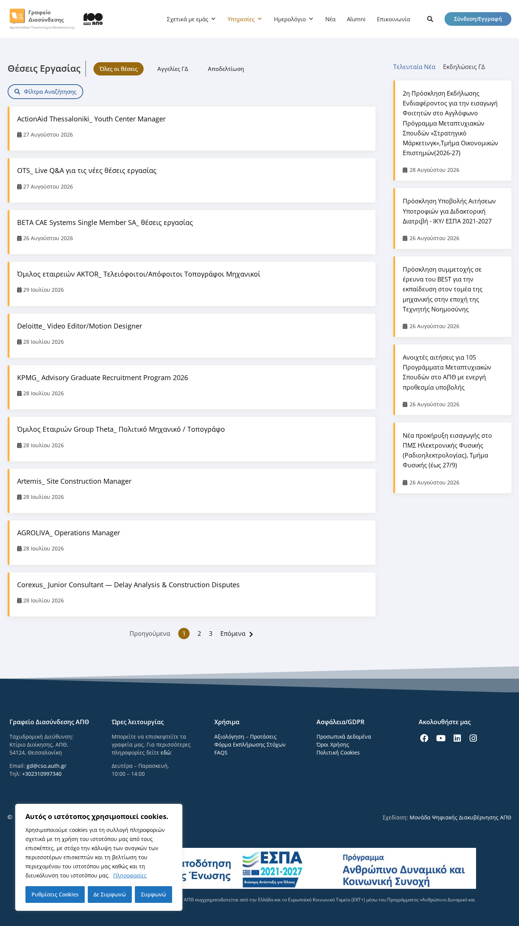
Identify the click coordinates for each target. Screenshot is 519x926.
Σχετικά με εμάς (187, 19)
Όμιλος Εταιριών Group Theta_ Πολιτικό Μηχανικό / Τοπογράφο (121, 429)
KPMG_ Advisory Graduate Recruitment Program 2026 (102, 377)
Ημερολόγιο (290, 19)
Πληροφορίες (130, 875)
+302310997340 (42, 773)
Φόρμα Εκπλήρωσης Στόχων (250, 744)
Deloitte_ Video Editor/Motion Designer (79, 325)
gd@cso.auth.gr (46, 765)
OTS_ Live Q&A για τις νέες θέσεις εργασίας (87, 170)
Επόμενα (232, 633)
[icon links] (430, 19)
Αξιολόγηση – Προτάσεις (245, 736)
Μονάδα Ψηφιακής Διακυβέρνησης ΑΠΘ (460, 817)
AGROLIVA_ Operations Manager (68, 532)
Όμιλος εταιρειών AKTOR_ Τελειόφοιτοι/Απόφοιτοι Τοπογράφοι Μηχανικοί (138, 273)
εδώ (166, 752)
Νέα (330, 19)
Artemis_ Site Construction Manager (74, 481)
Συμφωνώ (153, 894)
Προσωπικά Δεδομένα (343, 736)
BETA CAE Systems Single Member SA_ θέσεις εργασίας (105, 222)
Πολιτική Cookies (338, 752)
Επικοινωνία (393, 19)
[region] (98, 857)
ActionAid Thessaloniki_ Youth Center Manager (91, 118)
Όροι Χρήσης (332, 744)
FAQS (221, 752)
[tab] (418, 67)
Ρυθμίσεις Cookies (55, 894)
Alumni (356, 19)
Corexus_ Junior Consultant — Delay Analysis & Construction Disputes (128, 584)
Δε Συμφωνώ (109, 894)
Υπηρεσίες (241, 19)
